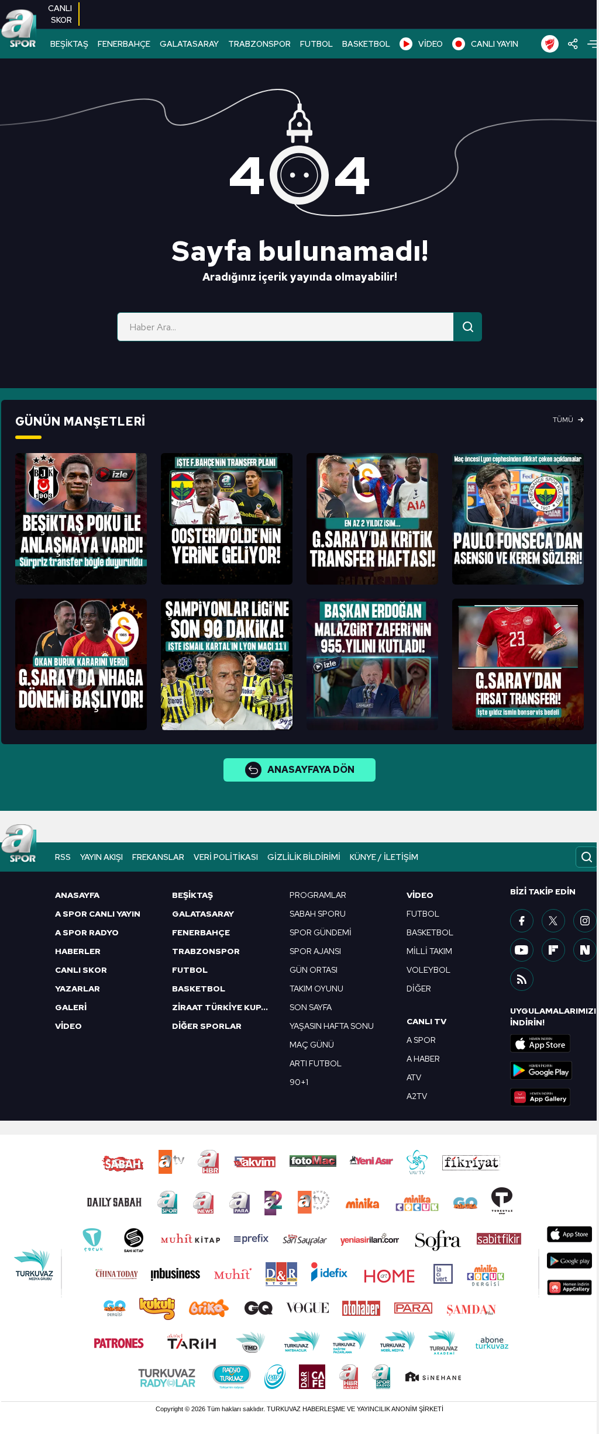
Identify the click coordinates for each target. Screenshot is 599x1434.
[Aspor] (81, 519)
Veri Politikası (226, 857)
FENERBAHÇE (124, 44)
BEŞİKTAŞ (69, 44)
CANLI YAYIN (494, 44)
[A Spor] (18, 29)
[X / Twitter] (553, 920)
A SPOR (421, 1040)
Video (420, 895)
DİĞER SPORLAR (207, 1026)
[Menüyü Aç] (592, 44)
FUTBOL (316, 44)
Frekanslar (158, 857)
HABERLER (78, 951)
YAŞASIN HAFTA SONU (332, 1026)
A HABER (423, 1058)
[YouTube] (521, 950)
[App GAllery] (554, 1097)
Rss (63, 857)
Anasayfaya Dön (310, 769)
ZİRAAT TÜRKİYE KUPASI (223, 1007)
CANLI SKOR (81, 970)
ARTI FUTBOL (316, 1063)
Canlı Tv (426, 1021)
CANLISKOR (60, 14)
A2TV (417, 1096)
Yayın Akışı (101, 857)
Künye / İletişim (384, 857)
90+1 (299, 1082)
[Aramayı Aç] (587, 857)
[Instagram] (585, 920)
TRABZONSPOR (259, 44)
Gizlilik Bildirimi (303, 857)
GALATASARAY (189, 44)
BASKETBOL (366, 44)
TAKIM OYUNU (316, 988)
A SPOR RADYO (87, 932)
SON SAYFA (311, 1007)
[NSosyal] (585, 950)
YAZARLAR (77, 988)
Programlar (318, 895)
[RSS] (521, 979)
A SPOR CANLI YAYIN (97, 913)
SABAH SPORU (318, 913)
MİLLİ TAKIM (429, 951)
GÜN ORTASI (314, 970)
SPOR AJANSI (315, 951)
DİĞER (419, 988)
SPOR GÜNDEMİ (321, 932)
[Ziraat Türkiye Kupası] (550, 44)
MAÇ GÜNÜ (312, 1044)
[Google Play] (554, 1070)
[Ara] (468, 326)
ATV (414, 1077)
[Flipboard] (553, 950)
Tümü (563, 419)
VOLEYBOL (428, 970)
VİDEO (430, 44)
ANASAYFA (77, 895)
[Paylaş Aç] (573, 44)
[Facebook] (521, 920)
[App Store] (554, 1043)
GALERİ (71, 1007)
